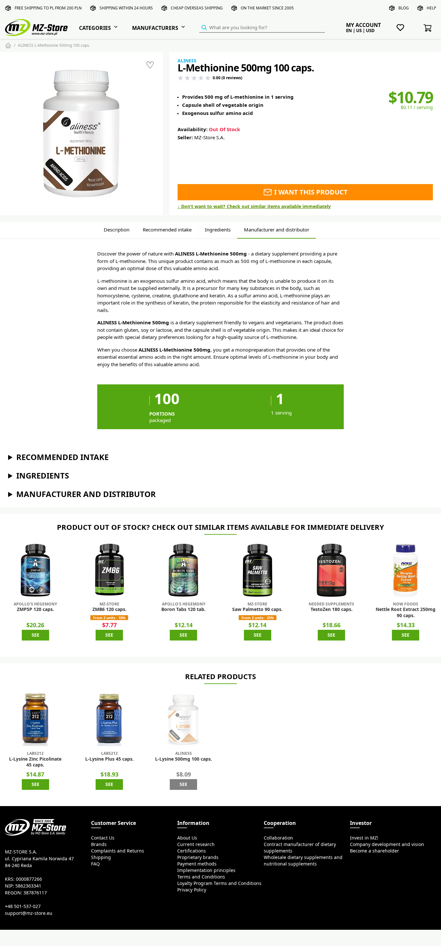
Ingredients (218, 229)
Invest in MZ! (364, 838)
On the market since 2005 (267, 8)
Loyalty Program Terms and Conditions (219, 883)
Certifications (191, 851)
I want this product (310, 192)
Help (431, 8)
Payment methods (197, 864)
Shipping (101, 857)
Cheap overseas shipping (197, 8)
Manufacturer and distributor (276, 229)
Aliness (187, 60)
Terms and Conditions (201, 877)
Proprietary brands (198, 857)
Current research (196, 844)
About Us (187, 838)
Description (116, 229)
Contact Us (102, 838)
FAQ (95, 864)
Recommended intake (167, 229)
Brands (99, 844)
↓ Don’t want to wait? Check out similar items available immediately (254, 206)
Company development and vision (387, 844)
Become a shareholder (374, 851)
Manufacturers (155, 28)
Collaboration (278, 838)
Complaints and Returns (117, 851)
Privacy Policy (191, 890)
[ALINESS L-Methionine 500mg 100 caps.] (81, 133)
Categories (95, 28)
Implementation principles (206, 870)
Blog (403, 8)
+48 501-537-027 (23, 906)
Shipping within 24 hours (126, 8)
